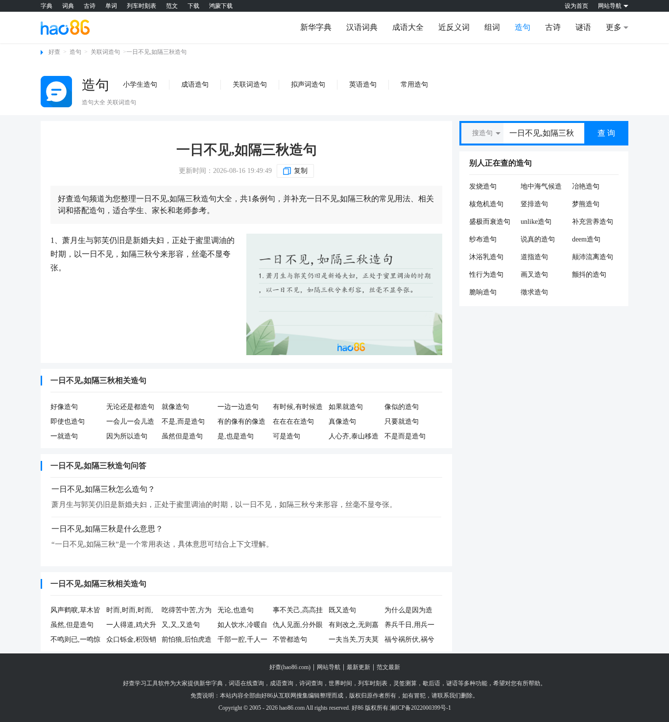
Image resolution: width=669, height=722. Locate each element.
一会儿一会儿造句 (130, 422)
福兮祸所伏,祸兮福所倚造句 (409, 640)
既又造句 (342, 610)
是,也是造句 (235, 436)
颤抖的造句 (589, 274)
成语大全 (408, 27)
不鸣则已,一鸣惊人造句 (75, 640)
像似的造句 (401, 406)
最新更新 (358, 667)
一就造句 (64, 436)
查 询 (606, 133)
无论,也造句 (235, 610)
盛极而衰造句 (489, 221)
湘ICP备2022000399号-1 (420, 707)
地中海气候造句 (541, 187)
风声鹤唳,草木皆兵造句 (75, 610)
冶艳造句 (585, 186)
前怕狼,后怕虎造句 (187, 640)
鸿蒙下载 (221, 5)
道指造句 (534, 257)
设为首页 (576, 5)
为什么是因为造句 (408, 610)
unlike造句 (536, 221)
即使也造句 (67, 421)
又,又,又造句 (181, 624)
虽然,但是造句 (72, 624)
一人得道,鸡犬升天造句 (131, 625)
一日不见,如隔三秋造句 (246, 149)
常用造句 (414, 84)
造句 (522, 27)
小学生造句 (140, 84)
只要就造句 (401, 421)
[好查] (65, 27)
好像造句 (64, 406)
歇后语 (431, 683)
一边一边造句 (238, 406)
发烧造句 (483, 186)
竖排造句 (534, 204)
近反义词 (454, 27)
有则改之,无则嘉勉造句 (354, 625)
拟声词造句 (308, 84)
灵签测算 (405, 683)
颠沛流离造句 (592, 257)
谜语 (583, 27)
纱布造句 (483, 239)
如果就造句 (346, 406)
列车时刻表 (141, 5)
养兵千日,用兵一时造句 (409, 625)
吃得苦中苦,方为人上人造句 (187, 610)
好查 (54, 51)
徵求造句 (534, 292)
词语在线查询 (246, 683)
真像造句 (342, 421)
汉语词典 (362, 27)
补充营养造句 (592, 221)
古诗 (90, 5)
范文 (172, 5)
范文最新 (388, 667)
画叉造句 (534, 274)
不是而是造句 (405, 436)
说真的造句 (538, 239)
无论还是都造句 (130, 406)
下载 (193, 5)
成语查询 (281, 683)
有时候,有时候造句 (298, 407)
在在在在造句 (293, 421)
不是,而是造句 (183, 421)
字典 (46, 5)
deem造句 (586, 239)
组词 (492, 27)
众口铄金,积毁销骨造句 (131, 640)
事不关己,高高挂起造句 (298, 610)
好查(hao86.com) (290, 667)
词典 (68, 5)
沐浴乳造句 (486, 257)
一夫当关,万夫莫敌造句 (354, 640)
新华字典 (316, 27)
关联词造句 (105, 51)
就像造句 (175, 406)
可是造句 (286, 436)
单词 (111, 5)
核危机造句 (486, 204)
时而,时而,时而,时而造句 (129, 610)
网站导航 (328, 667)
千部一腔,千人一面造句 (242, 640)
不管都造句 (290, 639)
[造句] (56, 91)
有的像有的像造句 (241, 422)
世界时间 (340, 683)
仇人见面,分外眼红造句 (298, 625)
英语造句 (363, 84)
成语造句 (195, 84)
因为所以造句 (126, 436)
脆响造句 (483, 292)
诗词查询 (311, 683)
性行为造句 (486, 274)
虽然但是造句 (182, 436)
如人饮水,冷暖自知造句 (242, 625)
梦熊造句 (585, 204)
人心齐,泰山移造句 (354, 437)
